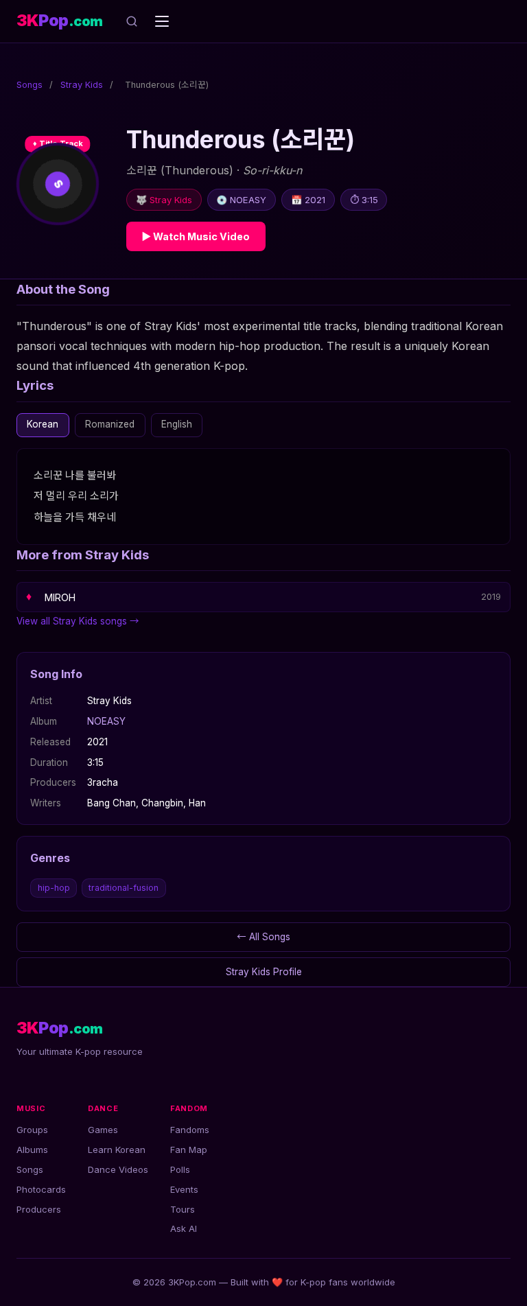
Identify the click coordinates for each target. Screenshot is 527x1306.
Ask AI (183, 1228)
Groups (32, 1129)
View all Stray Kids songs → (77, 621)
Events (184, 1189)
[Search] (131, 21)
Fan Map (188, 1149)
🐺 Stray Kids (164, 199)
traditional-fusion (124, 888)
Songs (29, 85)
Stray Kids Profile (264, 971)
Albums (32, 1149)
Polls (180, 1169)
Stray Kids (81, 85)
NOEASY (106, 721)
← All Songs (263, 936)
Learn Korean (116, 1149)
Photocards (41, 1189)
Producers (38, 1209)
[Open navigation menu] (162, 21)
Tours (182, 1209)
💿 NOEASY (241, 199)
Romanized (109, 424)
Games (103, 1129)
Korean (42, 424)
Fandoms (189, 1129)
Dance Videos (118, 1169)
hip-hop (54, 888)
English (176, 424)
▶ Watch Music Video (195, 236)
